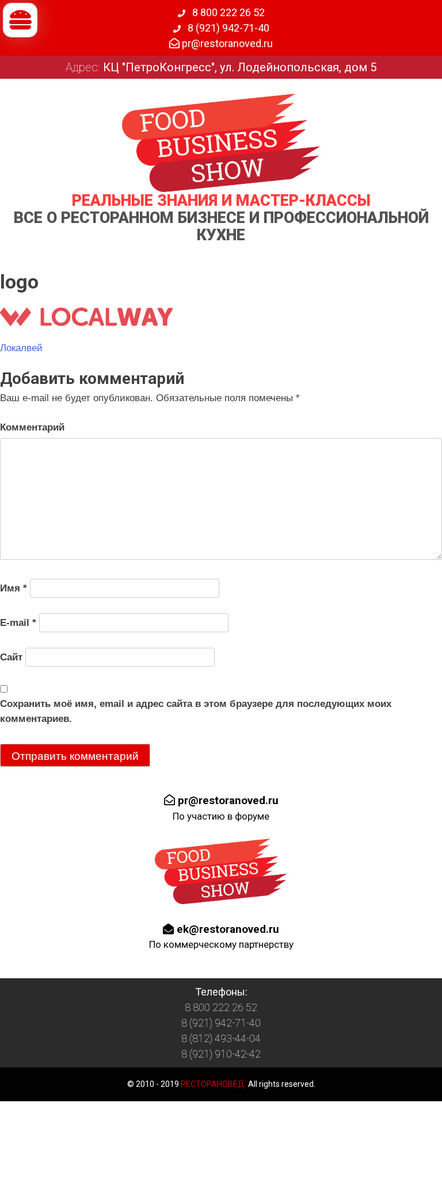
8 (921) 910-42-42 (221, 1054)
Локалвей (21, 348)
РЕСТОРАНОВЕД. (212, 1084)
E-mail (18, 622)
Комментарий (32, 427)
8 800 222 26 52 (227, 12)
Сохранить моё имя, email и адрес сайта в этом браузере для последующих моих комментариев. (195, 711)
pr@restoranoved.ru (226, 43)
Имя (13, 588)
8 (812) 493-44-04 (221, 1038)
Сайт (11, 657)
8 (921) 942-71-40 (227, 28)
